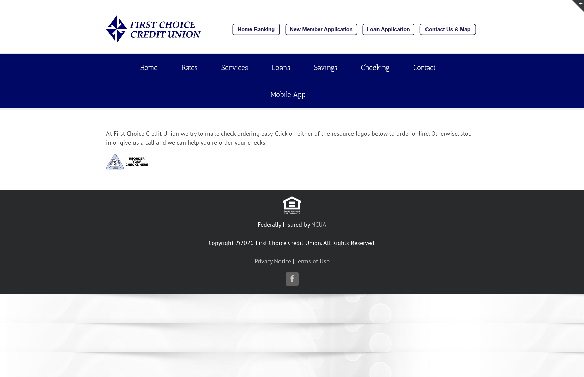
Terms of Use (312, 261)
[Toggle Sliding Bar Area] (578, 6)
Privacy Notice (272, 261)
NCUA (318, 224)
